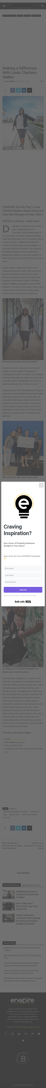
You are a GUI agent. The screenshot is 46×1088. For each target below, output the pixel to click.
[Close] (41, 485)
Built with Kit (23, 601)
